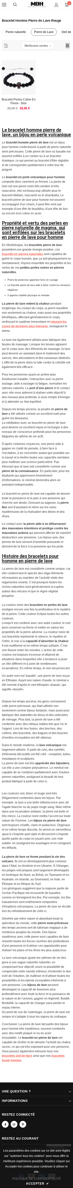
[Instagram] (14, 1124)
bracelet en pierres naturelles (22, 254)
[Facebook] (5, 1124)
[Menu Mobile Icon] (4, 4)
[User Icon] (56, 5)
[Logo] (37, 4)
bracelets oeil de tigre (17, 1055)
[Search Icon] (15, 5)
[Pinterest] (22, 1124)
